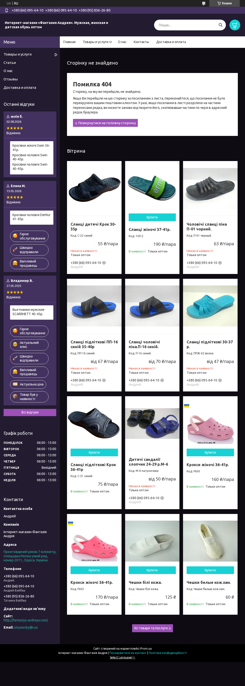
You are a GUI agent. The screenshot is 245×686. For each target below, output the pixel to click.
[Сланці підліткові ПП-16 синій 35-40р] (94, 306)
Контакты (141, 42)
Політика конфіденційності (168, 652)
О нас (122, 42)
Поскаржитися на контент (128, 652)
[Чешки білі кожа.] (152, 541)
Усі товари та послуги (151, 628)
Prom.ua (146, 648)
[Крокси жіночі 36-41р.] (210, 423)
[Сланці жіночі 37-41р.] (152, 188)
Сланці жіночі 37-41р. (150, 229)
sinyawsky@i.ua (26, 627)
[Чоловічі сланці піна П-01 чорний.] (210, 188)
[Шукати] (220, 25)
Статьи (10, 63)
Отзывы (11, 79)
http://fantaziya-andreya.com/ (26, 620)
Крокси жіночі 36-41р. (208, 465)
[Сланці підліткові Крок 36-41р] (94, 423)
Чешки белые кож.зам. (209, 582)
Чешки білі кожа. (145, 582)
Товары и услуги (95, 42)
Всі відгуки (30, 412)
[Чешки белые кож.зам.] (210, 541)
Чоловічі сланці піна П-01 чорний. (207, 226)
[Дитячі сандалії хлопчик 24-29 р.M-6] (152, 423)
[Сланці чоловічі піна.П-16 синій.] (152, 306)
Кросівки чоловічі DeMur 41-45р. (31, 217)
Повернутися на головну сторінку (107, 123)
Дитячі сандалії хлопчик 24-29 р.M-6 (148, 461)
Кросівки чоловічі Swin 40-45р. (29, 157)
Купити (152, 217)
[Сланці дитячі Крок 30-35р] (94, 188)
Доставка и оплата (171, 42)
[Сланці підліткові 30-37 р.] (210, 306)
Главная (69, 42)
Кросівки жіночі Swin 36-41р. (31, 148)
